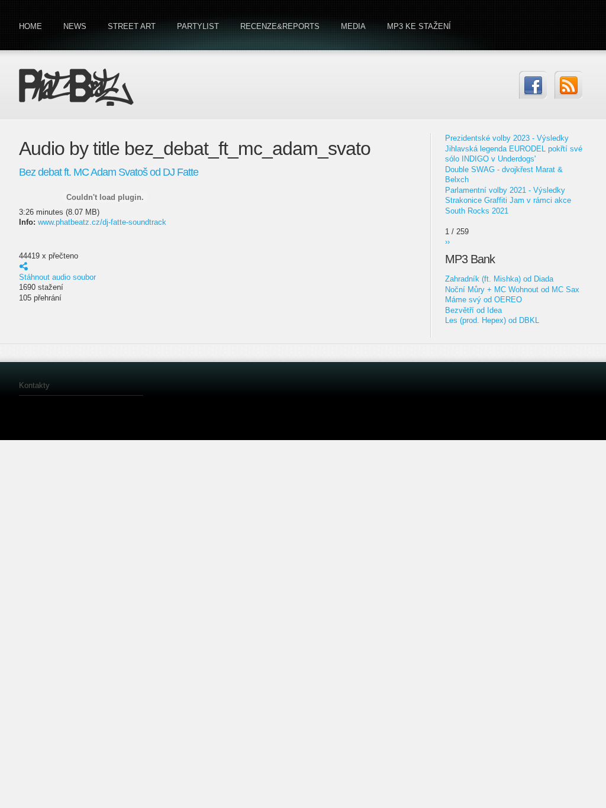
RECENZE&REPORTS (280, 26)
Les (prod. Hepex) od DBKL (492, 320)
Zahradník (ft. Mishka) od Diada (499, 278)
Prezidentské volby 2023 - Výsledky (507, 138)
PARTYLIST (198, 26)
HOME (30, 26)
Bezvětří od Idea (473, 310)
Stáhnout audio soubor (57, 277)
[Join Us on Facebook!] (533, 85)
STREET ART (132, 26)
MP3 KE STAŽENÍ (419, 26)
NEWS (74, 26)
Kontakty (34, 385)
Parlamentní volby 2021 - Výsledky (505, 190)
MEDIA (353, 26)
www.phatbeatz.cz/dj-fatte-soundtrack (102, 222)
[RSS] (568, 85)
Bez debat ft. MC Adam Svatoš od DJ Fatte (108, 172)
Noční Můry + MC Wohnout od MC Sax (512, 289)
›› (447, 241)
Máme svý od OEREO (483, 299)
